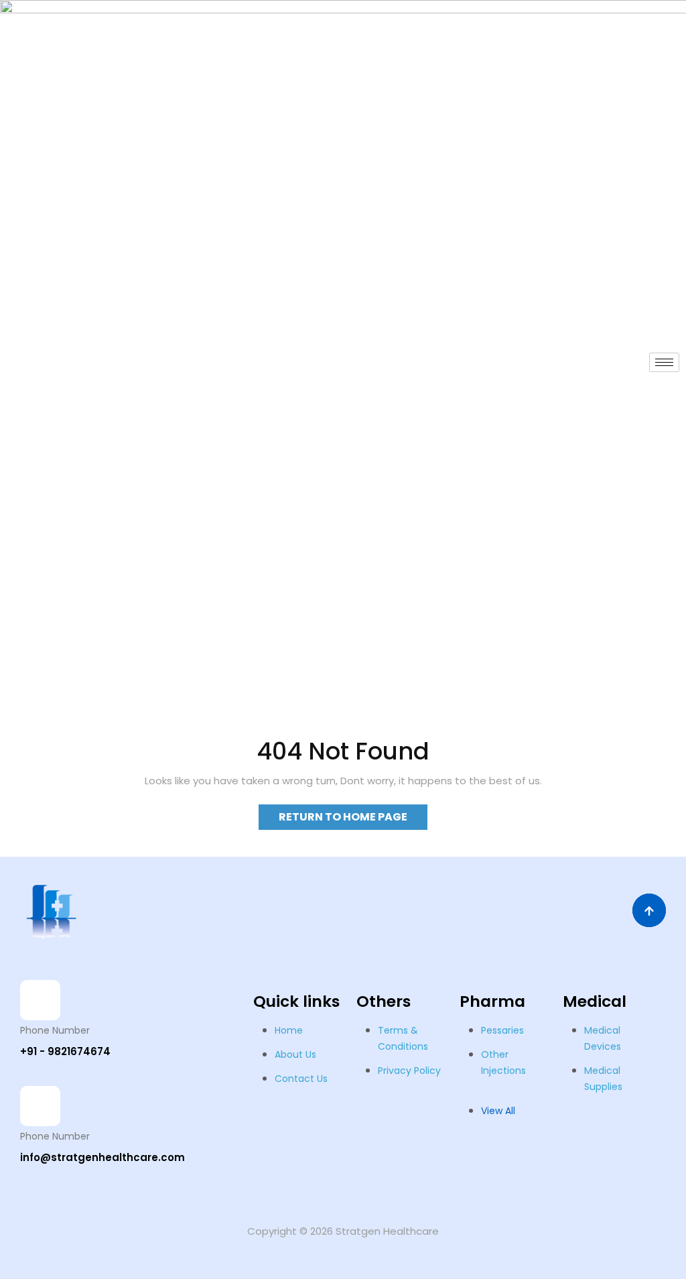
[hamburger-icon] (664, 362)
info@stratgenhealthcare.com (102, 1157)
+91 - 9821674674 (65, 1051)
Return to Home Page (353, 814)
